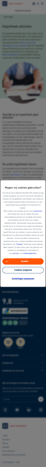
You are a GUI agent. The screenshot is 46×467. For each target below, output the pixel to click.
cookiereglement (29, 253)
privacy (16, 253)
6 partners (38, 211)
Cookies (19, 244)
